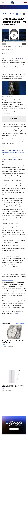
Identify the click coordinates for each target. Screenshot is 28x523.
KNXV (20, 58)
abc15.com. (15, 313)
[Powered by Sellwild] (24, 415)
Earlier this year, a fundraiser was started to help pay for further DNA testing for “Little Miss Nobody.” (13, 152)
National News (8, 13)
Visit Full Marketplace (21, 323)
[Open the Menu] (2, 2)
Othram (15, 159)
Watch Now (23, 2)
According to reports (7, 280)
